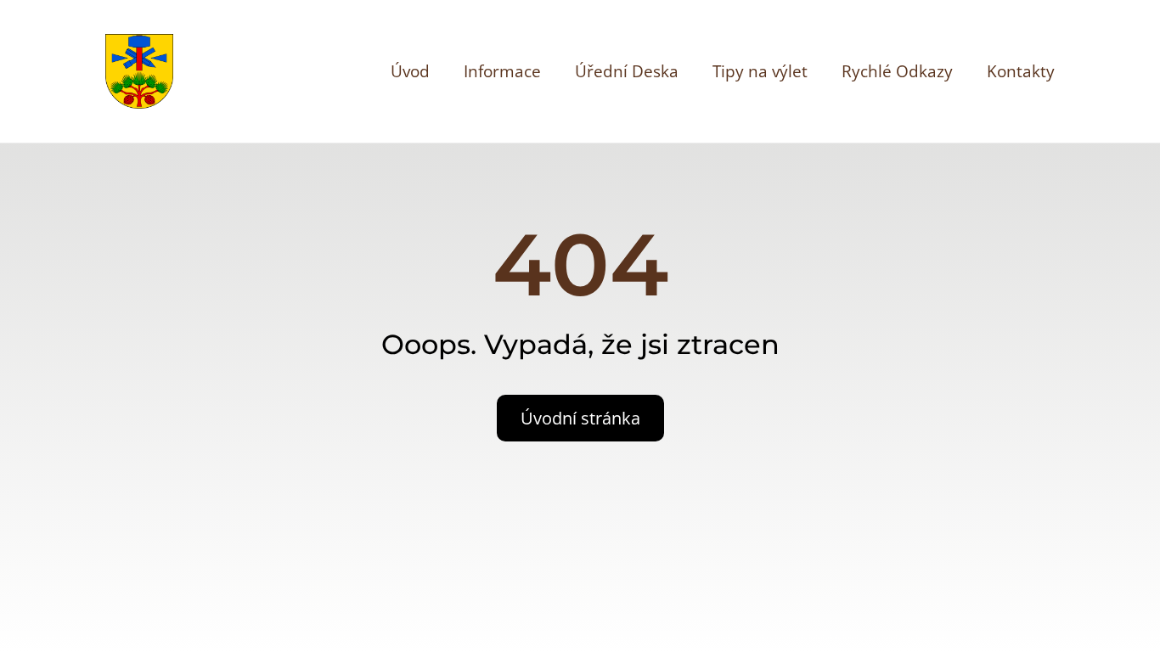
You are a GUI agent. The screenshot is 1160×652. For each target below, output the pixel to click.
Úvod (410, 71)
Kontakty (1021, 71)
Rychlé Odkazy (897, 71)
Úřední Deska (627, 71)
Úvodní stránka (580, 418)
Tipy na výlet (760, 71)
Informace (502, 71)
